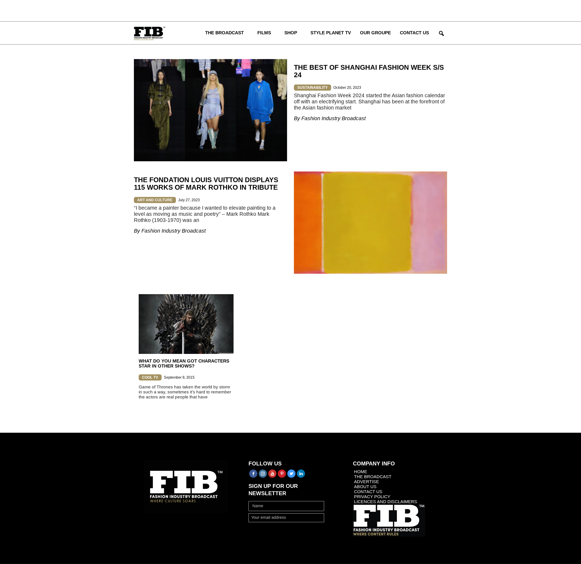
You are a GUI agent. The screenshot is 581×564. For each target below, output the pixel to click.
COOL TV (150, 377)
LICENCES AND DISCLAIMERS (385, 501)
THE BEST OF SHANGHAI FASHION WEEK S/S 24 (369, 71)
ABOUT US (365, 486)
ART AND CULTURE (154, 200)
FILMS (264, 32)
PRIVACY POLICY (372, 496)
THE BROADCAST (224, 32)
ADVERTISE (366, 481)
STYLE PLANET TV (330, 32)
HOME (360, 471)
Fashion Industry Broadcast (333, 118)
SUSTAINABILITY (312, 87)
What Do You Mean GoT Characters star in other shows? (184, 363)
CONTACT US (414, 32)
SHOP (290, 32)
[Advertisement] (133, 10)
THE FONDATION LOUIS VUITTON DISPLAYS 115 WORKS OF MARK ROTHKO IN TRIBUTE (206, 183)
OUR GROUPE (375, 32)
